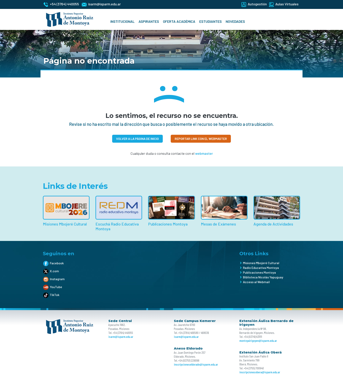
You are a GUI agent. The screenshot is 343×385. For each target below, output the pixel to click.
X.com (54, 271)
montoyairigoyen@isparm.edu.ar (258, 340)
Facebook (57, 263)
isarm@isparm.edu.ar (120, 336)
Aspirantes (149, 21)
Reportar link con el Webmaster (201, 138)
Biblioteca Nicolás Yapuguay (263, 277)
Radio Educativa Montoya (261, 267)
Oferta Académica (179, 21)
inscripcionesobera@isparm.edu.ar (259, 372)
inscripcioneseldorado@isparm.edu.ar (196, 364)
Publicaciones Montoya (259, 272)
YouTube (56, 287)
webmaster (204, 153)
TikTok (54, 295)
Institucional (122, 21)
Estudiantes (210, 21)
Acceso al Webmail (256, 282)
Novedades (235, 21)
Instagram (57, 279)
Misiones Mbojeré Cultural (261, 263)
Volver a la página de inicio (137, 138)
